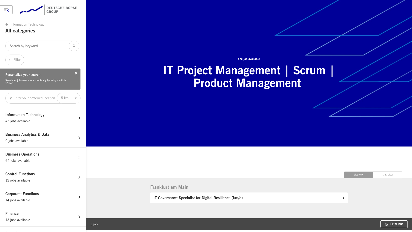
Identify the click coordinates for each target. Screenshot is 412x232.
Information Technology (27, 24)
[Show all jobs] (6, 9)
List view (359, 175)
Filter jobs (396, 224)
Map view (387, 175)
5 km (65, 98)
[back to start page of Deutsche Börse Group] (48, 9)
